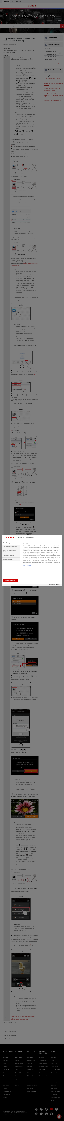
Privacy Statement (27, 565)
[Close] (60, 537)
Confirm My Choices (10, 580)
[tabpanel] (42, 555)
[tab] (11, 543)
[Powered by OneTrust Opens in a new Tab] (55, 585)
